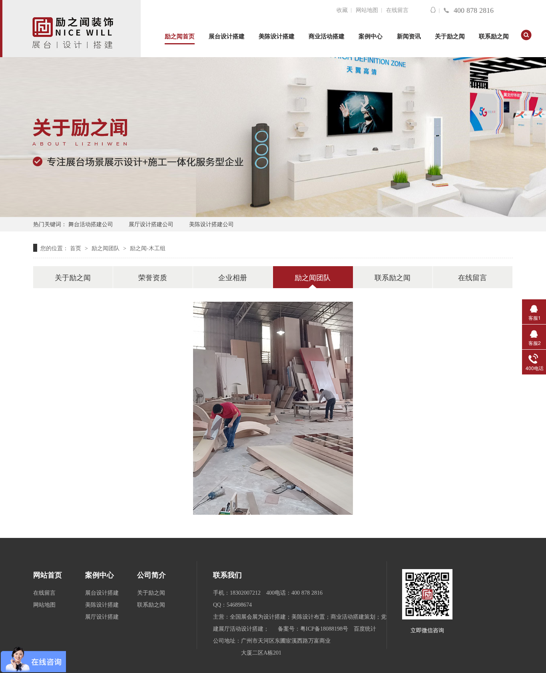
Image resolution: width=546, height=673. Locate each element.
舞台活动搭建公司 (90, 224)
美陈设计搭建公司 (211, 224)
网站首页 (47, 575)
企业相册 (232, 277)
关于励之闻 (450, 36)
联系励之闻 (494, 36)
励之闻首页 (180, 36)
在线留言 (397, 10)
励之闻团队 (106, 248)
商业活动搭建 (327, 36)
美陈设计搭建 (277, 36)
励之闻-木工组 (147, 248)
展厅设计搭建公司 (151, 224)
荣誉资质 (152, 277)
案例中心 (371, 36)
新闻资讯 (409, 36)
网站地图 (367, 10)
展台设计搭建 (227, 36)
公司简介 (151, 575)
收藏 (342, 10)
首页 (76, 248)
